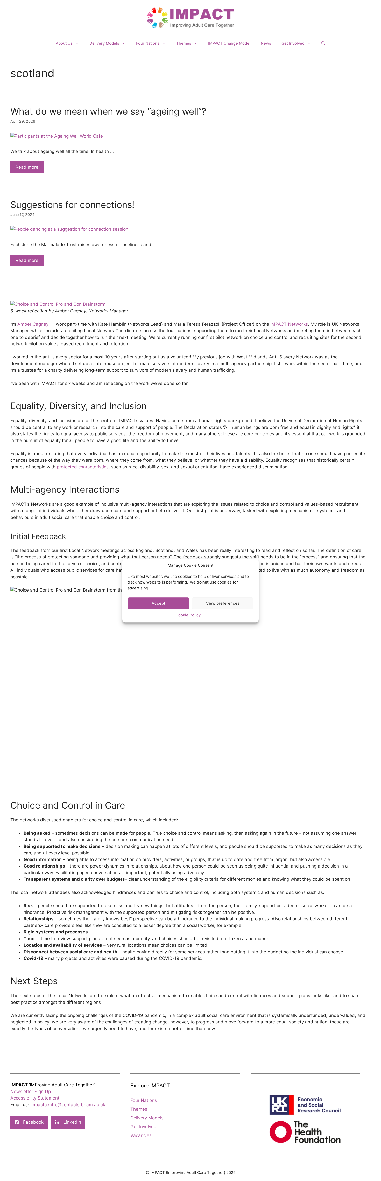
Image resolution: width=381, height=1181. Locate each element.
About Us (64, 43)
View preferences (222, 603)
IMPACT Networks (289, 324)
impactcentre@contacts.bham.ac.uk (67, 1104)
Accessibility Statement (34, 1098)
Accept (158, 603)
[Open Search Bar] (323, 43)
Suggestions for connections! (72, 204)
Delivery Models (104, 43)
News (266, 43)
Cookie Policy (188, 614)
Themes (183, 43)
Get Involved (293, 43)
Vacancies (141, 1135)
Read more (27, 167)
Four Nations (147, 43)
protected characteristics (83, 466)
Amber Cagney (32, 324)
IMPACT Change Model (229, 43)
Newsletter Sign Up (30, 1091)
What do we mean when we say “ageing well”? (108, 111)
